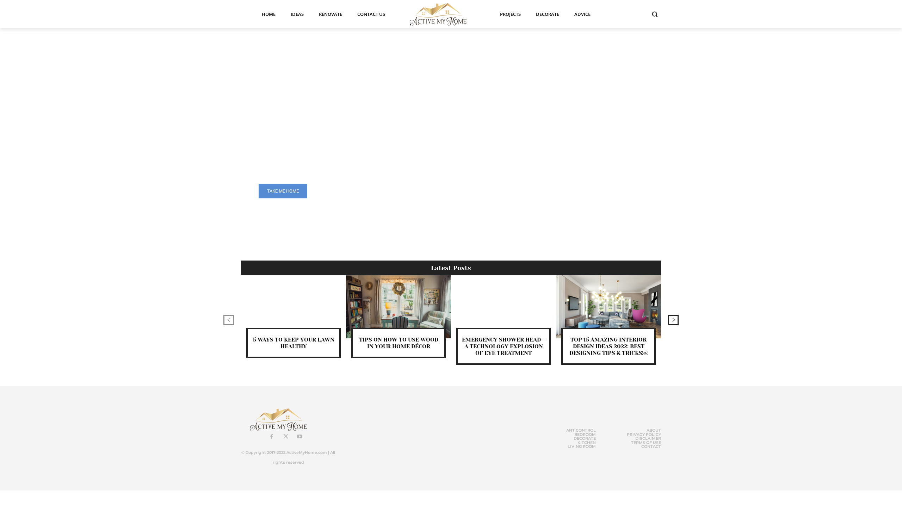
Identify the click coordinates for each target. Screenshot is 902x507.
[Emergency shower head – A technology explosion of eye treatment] (503, 306)
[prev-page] (228, 320)
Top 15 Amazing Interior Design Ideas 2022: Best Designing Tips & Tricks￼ (608, 346)
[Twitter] (285, 437)
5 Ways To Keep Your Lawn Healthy (293, 343)
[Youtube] (300, 437)
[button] (654, 14)
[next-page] (673, 320)
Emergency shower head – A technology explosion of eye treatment (503, 346)
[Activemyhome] (442, 14)
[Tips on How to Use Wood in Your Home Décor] (398, 306)
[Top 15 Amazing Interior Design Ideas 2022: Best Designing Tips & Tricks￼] (608, 306)
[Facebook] (271, 437)
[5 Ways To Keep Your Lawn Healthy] (293, 306)
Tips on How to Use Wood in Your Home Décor (398, 343)
